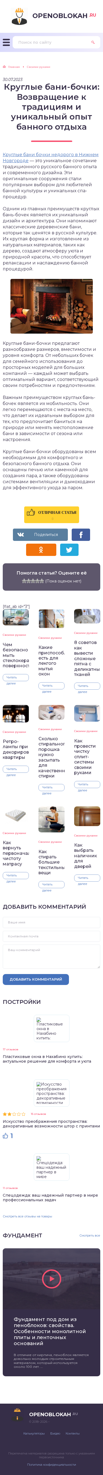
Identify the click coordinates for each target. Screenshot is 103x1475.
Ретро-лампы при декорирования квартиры (16, 749)
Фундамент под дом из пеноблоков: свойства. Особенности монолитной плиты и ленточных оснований (50, 1331)
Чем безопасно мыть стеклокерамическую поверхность (16, 655)
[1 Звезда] (24, 581)
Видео (55, 1433)
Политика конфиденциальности (51, 1465)
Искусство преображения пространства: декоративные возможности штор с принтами (51, 1124)
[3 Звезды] (33, 581)
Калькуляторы (34, 1433)
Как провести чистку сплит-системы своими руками (85, 757)
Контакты (73, 1433)
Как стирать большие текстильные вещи (51, 862)
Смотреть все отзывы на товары (27, 1216)
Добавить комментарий (36, 979)
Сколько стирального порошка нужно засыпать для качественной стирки (51, 757)
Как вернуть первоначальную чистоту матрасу (16, 853)
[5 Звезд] (42, 581)
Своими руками (14, 635)
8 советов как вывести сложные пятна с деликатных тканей (87, 658)
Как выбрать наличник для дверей (85, 856)
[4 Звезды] (37, 581)
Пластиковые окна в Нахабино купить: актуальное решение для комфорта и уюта (47, 1059)
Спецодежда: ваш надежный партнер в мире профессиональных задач (50, 1197)
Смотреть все (89, 1235)
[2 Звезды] (28, 581)
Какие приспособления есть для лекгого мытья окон (51, 661)
